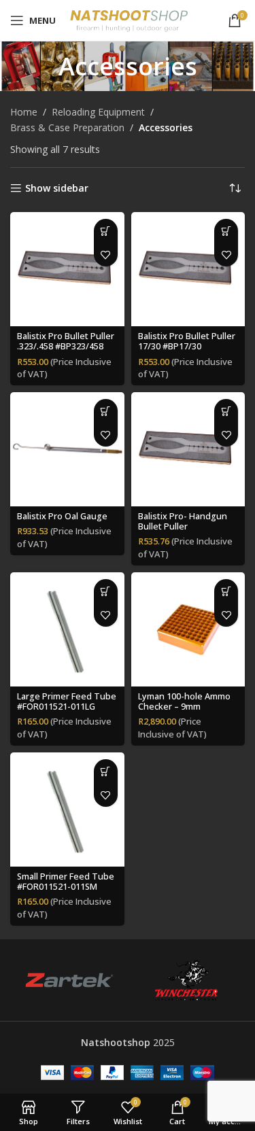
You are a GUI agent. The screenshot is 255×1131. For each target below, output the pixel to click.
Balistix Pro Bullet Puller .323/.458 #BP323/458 (65, 341)
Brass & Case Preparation (67, 127)
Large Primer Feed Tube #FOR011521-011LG (66, 701)
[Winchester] (186, 980)
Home (23, 111)
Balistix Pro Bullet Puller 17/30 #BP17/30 (186, 341)
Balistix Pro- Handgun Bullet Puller (182, 521)
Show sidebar (56, 188)
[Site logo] (128, 19)
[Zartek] (68, 980)
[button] (106, 231)
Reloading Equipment (98, 111)
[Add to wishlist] (106, 254)
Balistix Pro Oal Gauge (62, 516)
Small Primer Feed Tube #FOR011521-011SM (65, 881)
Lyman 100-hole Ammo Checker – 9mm (184, 701)
